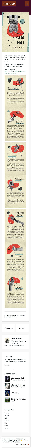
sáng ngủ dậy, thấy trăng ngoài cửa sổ (17, 379)
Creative (14, 317)
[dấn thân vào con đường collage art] (15, 32)
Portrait (7, 420)
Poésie (6, 418)
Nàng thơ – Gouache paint (18, 400)
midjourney (15, 393)
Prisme (7, 423)
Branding (8, 317)
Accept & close (25, 444)
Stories (7, 425)
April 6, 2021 (22, 315)
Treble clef (8, 428)
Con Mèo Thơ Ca (11, 315)
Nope (16, 444)
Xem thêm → (8, 365)
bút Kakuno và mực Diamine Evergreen (18, 386)
